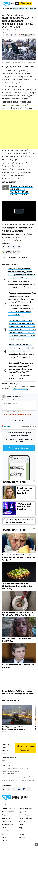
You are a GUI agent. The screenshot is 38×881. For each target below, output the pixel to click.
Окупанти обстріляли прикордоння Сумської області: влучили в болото (21, 190)
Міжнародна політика (9, 812)
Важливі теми (7, 8)
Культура (5, 840)
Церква (4, 837)
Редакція (5, 750)
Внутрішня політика (8, 808)
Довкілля (5, 834)
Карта (4, 760)
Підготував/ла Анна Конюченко (14, 257)
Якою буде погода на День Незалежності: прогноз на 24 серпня (14, 729)
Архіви (4, 747)
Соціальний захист (25, 808)
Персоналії (22, 821)
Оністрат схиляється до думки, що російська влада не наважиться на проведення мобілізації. (21, 277)
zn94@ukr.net (25, 777)
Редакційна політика (9, 757)
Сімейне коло (23, 831)
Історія (21, 828)
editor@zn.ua (29, 780)
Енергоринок (6, 818)
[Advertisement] (19, 129)
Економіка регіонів (8, 824)
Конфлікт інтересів (25, 815)
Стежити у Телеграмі (20, 448)
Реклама (4, 754)
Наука (4, 828)
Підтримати (27, 3)
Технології (5, 831)
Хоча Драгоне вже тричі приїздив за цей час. (22, 351)
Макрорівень (6, 815)
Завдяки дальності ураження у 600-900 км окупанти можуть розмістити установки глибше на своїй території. (22, 329)
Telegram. (29, 108)
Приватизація (6, 821)
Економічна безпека (26, 818)
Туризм (21, 834)
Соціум (21, 824)
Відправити (19, 420)
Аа (17, 3)
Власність (22, 837)
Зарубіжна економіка (26, 812)
